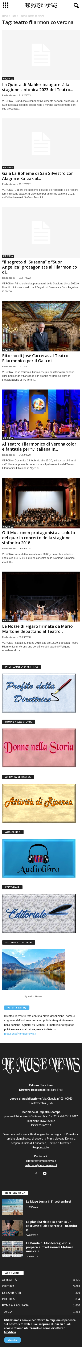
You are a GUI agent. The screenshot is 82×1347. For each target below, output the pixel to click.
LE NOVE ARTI (11, 1292)
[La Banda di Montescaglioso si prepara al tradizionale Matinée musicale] (12, 1249)
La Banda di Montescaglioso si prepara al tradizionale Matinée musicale (49, 1247)
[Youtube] (45, 1174)
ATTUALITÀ (9, 1280)
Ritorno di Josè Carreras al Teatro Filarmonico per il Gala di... (35, 358)
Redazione (9, 95)
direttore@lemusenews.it (41, 1160)
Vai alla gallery (16, 1007)
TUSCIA (7, 1311)
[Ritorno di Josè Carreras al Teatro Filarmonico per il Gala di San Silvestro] (41, 326)
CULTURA (8, 78)
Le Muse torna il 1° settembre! (48, 1201)
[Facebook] (37, 1174)
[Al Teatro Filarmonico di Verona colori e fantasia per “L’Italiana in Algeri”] (41, 415)
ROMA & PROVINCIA (15, 1305)
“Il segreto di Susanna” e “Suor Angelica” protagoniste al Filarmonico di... (39, 267)
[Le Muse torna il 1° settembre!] (12, 1207)
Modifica (10, 1332)
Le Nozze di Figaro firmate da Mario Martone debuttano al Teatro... (37, 629)
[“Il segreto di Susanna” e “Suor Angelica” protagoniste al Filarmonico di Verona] (41, 232)
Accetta (12, 1340)
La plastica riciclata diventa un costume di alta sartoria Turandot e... (51, 1226)
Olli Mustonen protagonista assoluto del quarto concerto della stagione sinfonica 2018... (38, 538)
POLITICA (8, 1299)
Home (5, 15)
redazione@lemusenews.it (20, 1033)
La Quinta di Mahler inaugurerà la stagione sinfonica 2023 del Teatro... (37, 87)
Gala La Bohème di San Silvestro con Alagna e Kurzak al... (38, 176)
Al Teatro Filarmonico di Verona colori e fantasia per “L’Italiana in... (40, 446)
